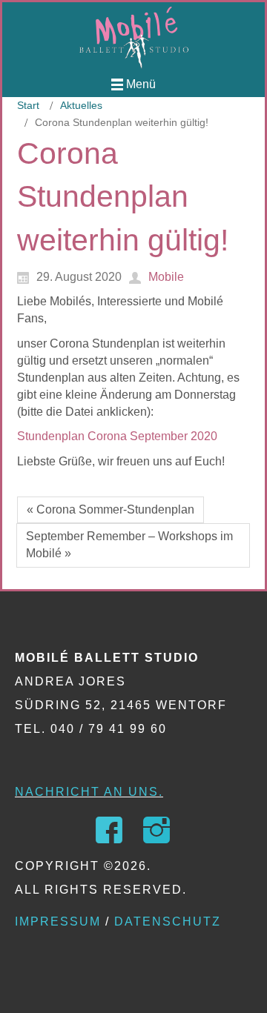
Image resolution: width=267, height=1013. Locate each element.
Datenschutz (167, 921)
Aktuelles (81, 105)
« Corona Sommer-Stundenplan (110, 509)
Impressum (58, 921)
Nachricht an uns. (89, 792)
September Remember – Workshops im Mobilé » (129, 544)
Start (28, 105)
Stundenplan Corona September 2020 (117, 436)
